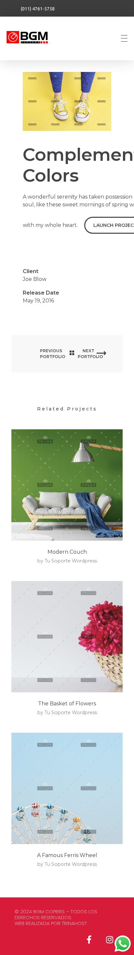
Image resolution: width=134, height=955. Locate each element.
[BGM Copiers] (31, 37)
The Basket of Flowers (67, 703)
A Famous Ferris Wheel (67, 855)
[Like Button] (26, 248)
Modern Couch (67, 552)
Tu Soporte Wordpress (71, 561)
